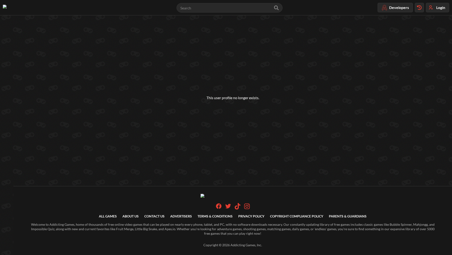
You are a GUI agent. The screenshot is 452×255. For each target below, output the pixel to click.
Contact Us (154, 216)
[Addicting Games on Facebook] (219, 208)
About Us (130, 216)
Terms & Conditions (215, 216)
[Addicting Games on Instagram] (247, 208)
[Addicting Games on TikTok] (237, 208)
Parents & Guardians (348, 216)
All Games (108, 216)
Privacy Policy (251, 216)
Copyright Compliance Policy (296, 216)
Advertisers (181, 216)
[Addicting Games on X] (228, 208)
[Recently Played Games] (419, 7)
